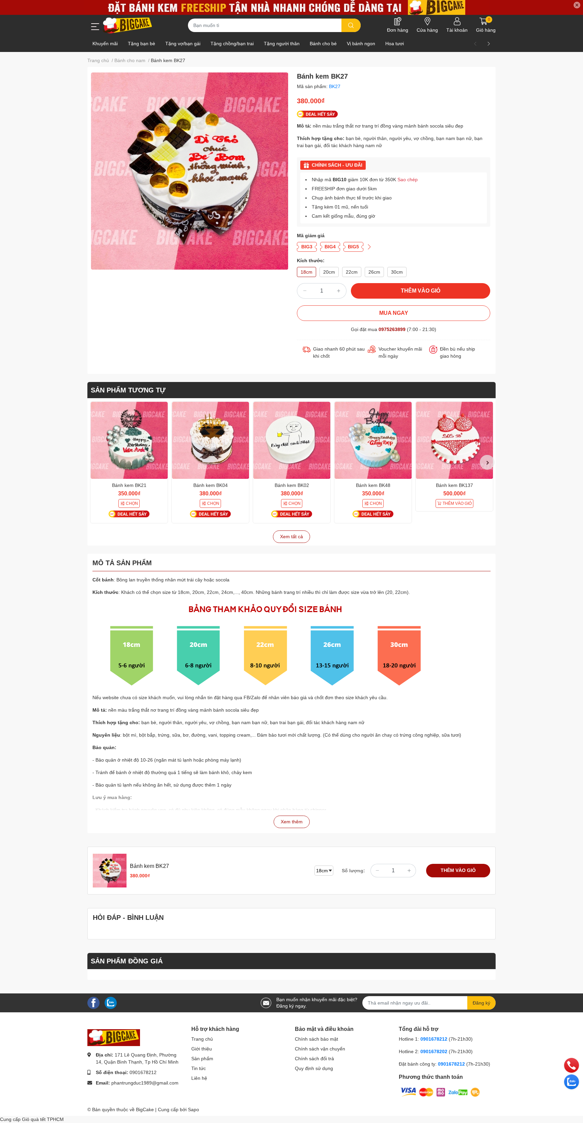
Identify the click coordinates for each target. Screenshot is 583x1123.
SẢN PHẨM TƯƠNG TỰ (128, 390)
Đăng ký (481, 1003)
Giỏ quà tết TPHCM (43, 1119)
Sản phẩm (202, 1058)
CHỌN (132, 503)
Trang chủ (202, 1039)
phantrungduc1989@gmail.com (144, 1083)
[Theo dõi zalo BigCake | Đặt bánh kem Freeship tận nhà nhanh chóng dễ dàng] (111, 1002)
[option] (189, 171)
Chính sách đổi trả (314, 1058)
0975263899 (392, 329)
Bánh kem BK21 (129, 485)
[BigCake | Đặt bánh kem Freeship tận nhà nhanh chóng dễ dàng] (128, 25)
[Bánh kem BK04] (210, 440)
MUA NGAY (393, 313)
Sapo (193, 1109)
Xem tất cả (291, 536)
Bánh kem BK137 (454, 485)
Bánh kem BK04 (210, 485)
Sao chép (407, 179)
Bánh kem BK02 (292, 485)
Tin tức (198, 1068)
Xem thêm (292, 821)
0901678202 (433, 1051)
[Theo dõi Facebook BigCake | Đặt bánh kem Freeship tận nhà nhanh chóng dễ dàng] (93, 1002)
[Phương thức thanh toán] (440, 1092)
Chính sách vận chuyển (320, 1048)
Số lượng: (353, 870)
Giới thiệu (201, 1048)
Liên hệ (199, 1078)
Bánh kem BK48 (373, 485)
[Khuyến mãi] (291, 7)
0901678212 (143, 1072)
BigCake (145, 1109)
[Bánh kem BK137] (454, 440)
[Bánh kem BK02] (291, 440)
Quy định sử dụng (314, 1068)
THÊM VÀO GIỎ (420, 291)
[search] (351, 25)
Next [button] (487, 462)
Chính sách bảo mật (316, 1039)
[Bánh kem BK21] (129, 440)
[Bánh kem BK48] (373, 440)
